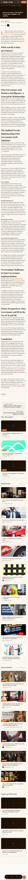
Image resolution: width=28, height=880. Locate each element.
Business (6, 5)
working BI (18, 369)
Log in (18, 2)
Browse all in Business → (21, 667)
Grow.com (19, 384)
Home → (24, 794)
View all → (24, 417)
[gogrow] (2, 21)
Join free (24, 2)
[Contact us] (24, 877)
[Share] (20, 876)
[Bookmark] (16, 876)
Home (2, 5)
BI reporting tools (18, 65)
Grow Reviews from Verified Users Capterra (15, 367)
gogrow (6, 21)
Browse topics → (22, 483)
